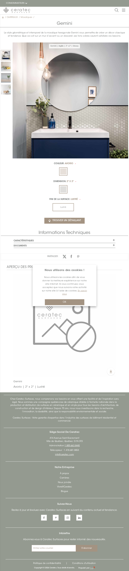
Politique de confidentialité (47, 563)
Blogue (64, 491)
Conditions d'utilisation (84, 563)
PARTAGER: (52, 257)
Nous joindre (64, 483)
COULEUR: (63, 164)
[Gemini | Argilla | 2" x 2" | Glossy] (6, 55)
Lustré (63, 207)
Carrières (64, 478)
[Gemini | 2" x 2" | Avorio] (64, 325)
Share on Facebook (71, 256)
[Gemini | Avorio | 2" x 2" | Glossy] (6, 66)
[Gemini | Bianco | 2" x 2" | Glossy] (6, 89)
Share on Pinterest (78, 256)
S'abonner (86, 548)
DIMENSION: (63, 182)
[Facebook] (44, 518)
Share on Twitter (64, 256)
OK (64, 302)
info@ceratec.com (64, 455)
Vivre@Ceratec (64, 487)
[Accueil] (3, 17)
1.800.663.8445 (72, 446)
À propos (64, 474)
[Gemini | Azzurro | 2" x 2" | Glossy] (6, 78)
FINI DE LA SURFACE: (63, 199)
